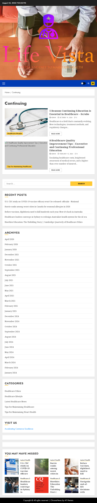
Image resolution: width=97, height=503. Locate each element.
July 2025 (9, 280)
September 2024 (12, 331)
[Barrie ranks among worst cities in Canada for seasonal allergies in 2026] (41, 467)
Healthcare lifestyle (14, 134)
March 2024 (10, 362)
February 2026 (11, 244)
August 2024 (10, 336)
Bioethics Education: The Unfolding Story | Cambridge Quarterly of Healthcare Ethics (43, 222)
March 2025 (10, 301)
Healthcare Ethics (13, 391)
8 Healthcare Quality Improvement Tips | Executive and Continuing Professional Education (68, 145)
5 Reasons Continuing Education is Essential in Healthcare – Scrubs (70, 112)
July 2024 (9, 342)
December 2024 (12, 316)
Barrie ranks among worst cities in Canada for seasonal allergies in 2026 (37, 206)
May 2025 (9, 290)
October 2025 (11, 265)
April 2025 (9, 295)
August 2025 (10, 275)
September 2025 (12, 270)
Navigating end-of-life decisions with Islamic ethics (85, 489)
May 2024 (9, 352)
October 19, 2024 (66, 118)
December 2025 (12, 254)
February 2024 (11, 367)
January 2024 (11, 372)
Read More (55, 134)
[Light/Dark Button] (83, 83)
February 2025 (11, 306)
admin (53, 118)
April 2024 (9, 357)
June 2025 (9, 285)
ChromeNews (56, 500)
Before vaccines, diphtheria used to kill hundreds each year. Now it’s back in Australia (43, 212)
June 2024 (9, 347)
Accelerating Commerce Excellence (19, 428)
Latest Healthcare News (15, 401)
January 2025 (11, 311)
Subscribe (93, 83)
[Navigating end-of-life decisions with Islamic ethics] (72, 485)
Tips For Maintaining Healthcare (19, 167)
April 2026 (9, 239)
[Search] (88, 83)
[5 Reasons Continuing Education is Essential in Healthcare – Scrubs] (26, 122)
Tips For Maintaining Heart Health (20, 412)
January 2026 (11, 249)
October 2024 (11, 326)
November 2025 (12, 259)
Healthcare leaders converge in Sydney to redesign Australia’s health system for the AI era (46, 217)
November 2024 (12, 321)
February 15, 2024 (66, 154)
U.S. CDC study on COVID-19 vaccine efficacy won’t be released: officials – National (42, 201)
